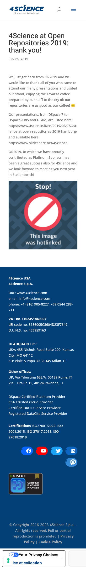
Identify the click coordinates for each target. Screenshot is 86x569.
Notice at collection (24, 562)
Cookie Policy (50, 541)
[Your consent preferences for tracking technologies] (8, 560)
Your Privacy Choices (38, 554)
